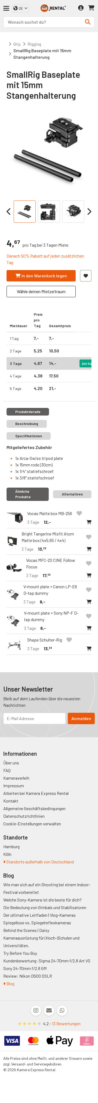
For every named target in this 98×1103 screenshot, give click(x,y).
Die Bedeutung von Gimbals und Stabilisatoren (44, 907)
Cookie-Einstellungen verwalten (32, 823)
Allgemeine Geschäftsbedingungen (34, 808)
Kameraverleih (16, 777)
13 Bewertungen (66, 1023)
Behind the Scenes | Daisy (26, 930)
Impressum (13, 785)
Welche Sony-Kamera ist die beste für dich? (42, 899)
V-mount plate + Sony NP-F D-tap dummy (51, 616)
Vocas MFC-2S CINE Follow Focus (50, 563)
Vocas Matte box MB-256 (49, 513)
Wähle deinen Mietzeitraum (41, 291)
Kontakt (10, 800)
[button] (89, 522)
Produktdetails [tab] (27, 411)
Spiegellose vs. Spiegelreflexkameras (37, 922)
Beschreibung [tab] (26, 423)
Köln (7, 854)
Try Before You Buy (20, 953)
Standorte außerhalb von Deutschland (39, 861)
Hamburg (11, 846)
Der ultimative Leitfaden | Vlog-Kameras (39, 915)
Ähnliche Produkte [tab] (23, 494)
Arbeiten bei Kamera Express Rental (36, 793)
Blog (9, 983)
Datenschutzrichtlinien (24, 816)
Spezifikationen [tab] (28, 435)
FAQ (7, 770)
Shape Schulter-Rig (44, 639)
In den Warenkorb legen (44, 275)
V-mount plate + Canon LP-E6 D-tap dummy (50, 590)
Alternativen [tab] (72, 494)
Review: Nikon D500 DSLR (27, 975)
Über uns (11, 762)
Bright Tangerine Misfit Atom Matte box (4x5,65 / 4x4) (48, 537)
